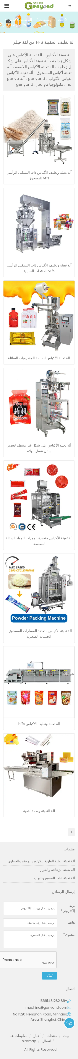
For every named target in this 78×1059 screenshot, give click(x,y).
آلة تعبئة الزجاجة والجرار (57, 869)
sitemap (29, 1041)
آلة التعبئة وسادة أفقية (39, 810)
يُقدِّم (49, 975)
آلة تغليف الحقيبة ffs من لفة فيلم (27, 24)
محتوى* (69, 934)
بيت (60, 19)
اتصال (46, 1041)
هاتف (71, 922)
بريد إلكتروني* (68, 908)
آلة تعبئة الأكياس (20, 19)
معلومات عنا (19, 1035)
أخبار (37, 1035)
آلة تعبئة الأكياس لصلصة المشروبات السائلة (39, 358)
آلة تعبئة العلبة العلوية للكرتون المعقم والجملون (41, 861)
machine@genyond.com (46, 1007)
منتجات (44, 19)
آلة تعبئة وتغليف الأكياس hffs (39, 723)
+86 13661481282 (53, 1000)
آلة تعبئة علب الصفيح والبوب (54, 878)
